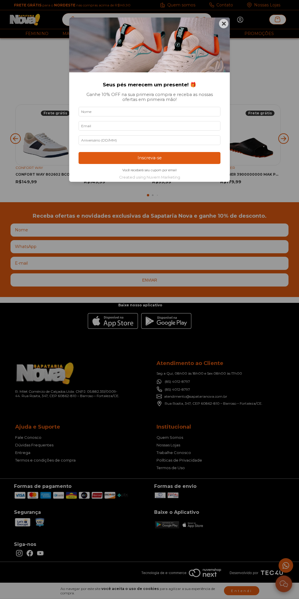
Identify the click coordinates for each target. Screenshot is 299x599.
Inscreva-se (150, 157)
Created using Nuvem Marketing (149, 177)
